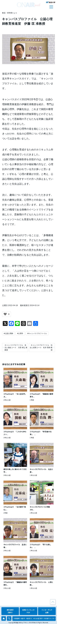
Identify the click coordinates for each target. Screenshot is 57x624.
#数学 (23, 618)
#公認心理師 (8, 333)
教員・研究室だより (9, 13)
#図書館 (17, 618)
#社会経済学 (38, 618)
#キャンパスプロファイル (37, 333)
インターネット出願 (46, 611)
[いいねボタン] (5, 314)
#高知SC (29, 618)
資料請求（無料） (10, 611)
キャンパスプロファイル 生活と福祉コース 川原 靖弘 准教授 (16, 347)
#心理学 (20, 333)
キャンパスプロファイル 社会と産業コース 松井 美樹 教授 (41, 347)
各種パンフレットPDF (28, 611)
